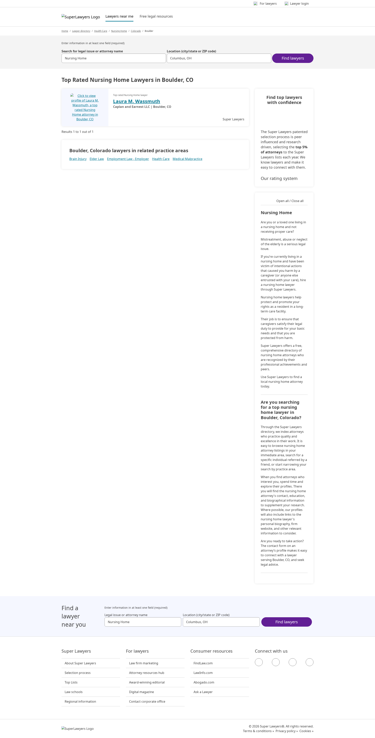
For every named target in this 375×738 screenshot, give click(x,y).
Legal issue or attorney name (125, 615)
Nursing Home (119, 31)
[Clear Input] (161, 58)
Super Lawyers (76, 651)
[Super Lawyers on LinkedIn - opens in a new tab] (309, 662)
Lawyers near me (119, 16)
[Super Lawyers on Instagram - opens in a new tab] (276, 662)
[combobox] (114, 58)
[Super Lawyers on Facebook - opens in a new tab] (259, 662)
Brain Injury (78, 159)
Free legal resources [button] (156, 16)
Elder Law (97, 159)
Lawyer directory (81, 31)
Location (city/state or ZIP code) (191, 51)
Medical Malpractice (187, 159)
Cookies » (306, 731)
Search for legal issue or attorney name (92, 51)
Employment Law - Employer (128, 159)
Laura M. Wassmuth (136, 101)
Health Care (100, 31)
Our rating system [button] (279, 178)
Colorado (136, 31)
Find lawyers (293, 58)
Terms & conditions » (258, 731)
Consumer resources (211, 651)
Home (65, 31)
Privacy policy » (287, 731)
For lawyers (137, 651)
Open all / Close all (290, 201)
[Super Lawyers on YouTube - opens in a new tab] (292, 662)
